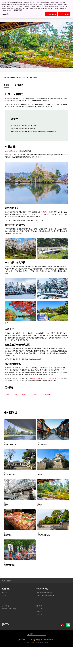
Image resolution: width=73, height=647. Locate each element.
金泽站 (8, 151)
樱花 (7, 395)
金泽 (12, 98)
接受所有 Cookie (51, 14)
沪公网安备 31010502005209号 (45, 640)
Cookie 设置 (5, 14)
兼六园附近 (19, 85)
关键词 (6, 85)
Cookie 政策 (17, 10)
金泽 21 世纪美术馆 (38, 378)
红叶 (23, 395)
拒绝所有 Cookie (64, 14)
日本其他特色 (46, 395)
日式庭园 (34, 395)
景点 (15, 395)
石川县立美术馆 (52, 378)
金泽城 (45, 212)
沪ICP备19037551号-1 (25, 640)
